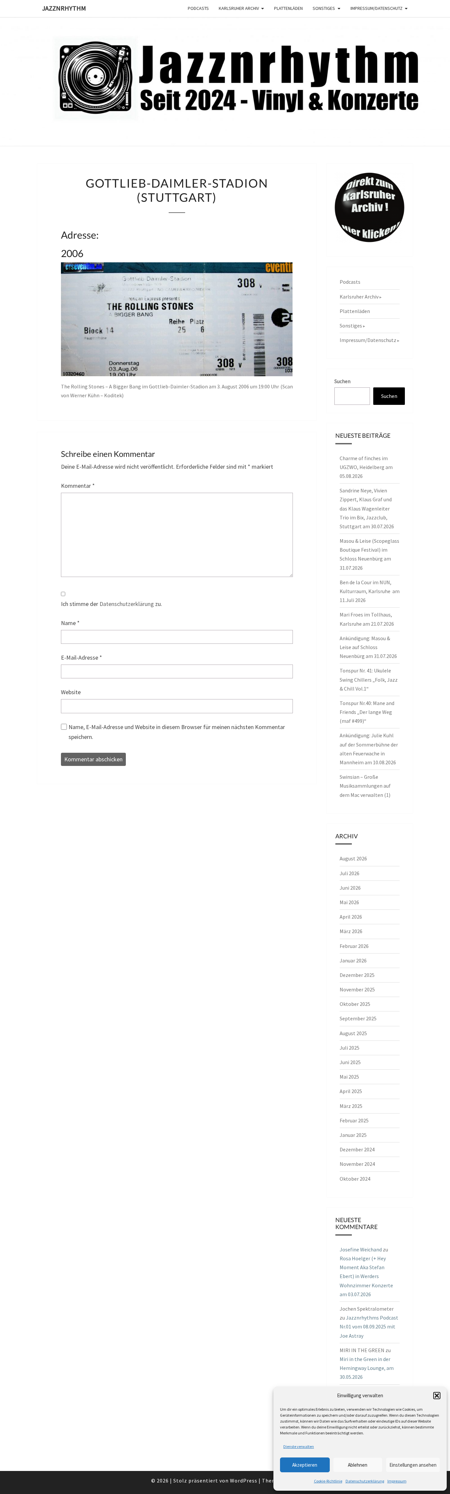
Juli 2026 (349, 873)
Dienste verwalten (298, 1446)
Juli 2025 (349, 1047)
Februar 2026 (354, 946)
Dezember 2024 (357, 1149)
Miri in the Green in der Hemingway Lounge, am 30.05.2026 (367, 1368)
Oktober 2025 (355, 1004)
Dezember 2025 (357, 975)
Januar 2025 (353, 1135)
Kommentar (78, 485)
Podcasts (198, 8)
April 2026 (351, 916)
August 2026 (353, 858)
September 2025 (358, 1018)
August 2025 (353, 1033)
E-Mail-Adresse (81, 657)
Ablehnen (357, 1465)
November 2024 (357, 1164)
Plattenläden (288, 8)
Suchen (342, 381)
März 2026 (351, 931)
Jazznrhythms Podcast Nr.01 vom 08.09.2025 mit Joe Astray (369, 1326)
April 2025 (351, 1091)
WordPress (243, 1480)
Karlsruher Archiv (239, 8)
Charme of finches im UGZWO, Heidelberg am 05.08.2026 (366, 467)
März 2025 (351, 1106)
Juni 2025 (350, 1062)
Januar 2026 (353, 960)
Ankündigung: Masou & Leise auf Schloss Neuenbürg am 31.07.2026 (368, 647)
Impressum (397, 1481)
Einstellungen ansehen (412, 1465)
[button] (437, 1395)
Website (71, 692)
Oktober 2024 (355, 1178)
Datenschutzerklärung (365, 1481)
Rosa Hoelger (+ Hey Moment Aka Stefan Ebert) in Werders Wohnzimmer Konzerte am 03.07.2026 (366, 1276)
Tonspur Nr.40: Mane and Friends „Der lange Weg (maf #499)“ (367, 712)
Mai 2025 (349, 1076)
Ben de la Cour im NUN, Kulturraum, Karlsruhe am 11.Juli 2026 (370, 591)
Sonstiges (324, 8)
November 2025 (357, 989)
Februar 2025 (354, 1120)
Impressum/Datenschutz (377, 8)
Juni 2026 (350, 887)
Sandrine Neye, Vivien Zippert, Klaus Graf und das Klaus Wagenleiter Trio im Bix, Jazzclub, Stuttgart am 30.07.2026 (367, 508)
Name (70, 623)
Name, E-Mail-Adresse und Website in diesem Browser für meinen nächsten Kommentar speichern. (177, 732)
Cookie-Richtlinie (328, 1481)
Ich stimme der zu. (111, 604)
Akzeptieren (304, 1465)
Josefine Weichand (361, 1249)
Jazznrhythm (64, 8)
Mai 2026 (349, 902)
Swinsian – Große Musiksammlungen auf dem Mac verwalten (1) (365, 785)
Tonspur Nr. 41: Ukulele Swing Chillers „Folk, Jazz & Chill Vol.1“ (369, 679)
